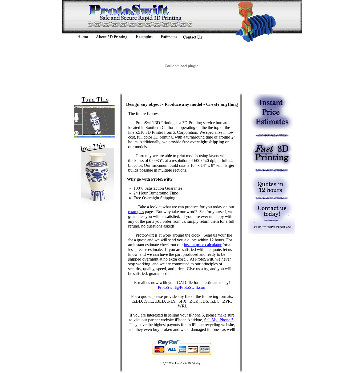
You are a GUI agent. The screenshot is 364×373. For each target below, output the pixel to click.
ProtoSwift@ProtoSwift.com (182, 287)
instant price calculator (202, 244)
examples (136, 211)
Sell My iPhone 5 (218, 320)
